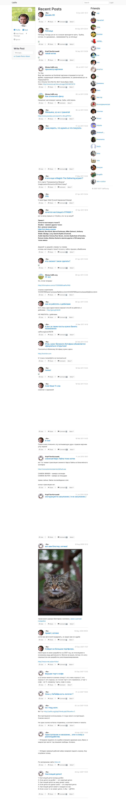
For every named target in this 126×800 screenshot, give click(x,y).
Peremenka (100, 139)
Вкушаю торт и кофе (54, 674)
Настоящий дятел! (53, 774)
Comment (63, 22)
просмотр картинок (54, 69)
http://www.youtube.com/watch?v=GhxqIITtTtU (54, 116)
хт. (98, 76)
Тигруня (99, 167)
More (71, 22)
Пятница (49, 31)
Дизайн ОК (50, 15)
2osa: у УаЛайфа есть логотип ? (59, 694)
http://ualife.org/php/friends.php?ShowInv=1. (59, 711)
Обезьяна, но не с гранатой (57, 112)
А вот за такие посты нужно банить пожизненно (61, 327)
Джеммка (100, 83)
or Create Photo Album (22, 56)
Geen (98, 90)
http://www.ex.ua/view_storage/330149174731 (59, 84)
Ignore (17, 39)
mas (98, 62)
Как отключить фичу (54, 96)
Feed (26, 30)
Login (111, 3)
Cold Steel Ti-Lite (52, 386)
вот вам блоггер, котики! (56, 546)
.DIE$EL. (99, 41)
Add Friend (19, 33)
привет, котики (52, 633)
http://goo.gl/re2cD (53, 310)
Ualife (14, 2)
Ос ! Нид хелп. (51, 708)
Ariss (98, 153)
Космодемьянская (103, 104)
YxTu (98, 27)
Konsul (99, 118)
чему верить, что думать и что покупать (63, 128)
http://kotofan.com (44, 354)
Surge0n (99, 174)
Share (51, 22)
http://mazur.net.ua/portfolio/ (48, 661)
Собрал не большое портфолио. (59, 649)
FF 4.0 (48, 277)
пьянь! (48, 370)
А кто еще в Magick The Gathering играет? (64, 178)
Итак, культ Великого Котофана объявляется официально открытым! (65, 345)
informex (100, 111)
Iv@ (98, 13)
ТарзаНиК (100, 20)
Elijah (98, 48)
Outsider (100, 34)
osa (98, 55)
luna (98, 160)
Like (41, 22)
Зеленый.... (100, 132)
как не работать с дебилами (57, 304)
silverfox (100, 69)
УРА (47, 196)
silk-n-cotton (101, 181)
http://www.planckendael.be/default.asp (52, 469)
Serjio (99, 146)
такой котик (50, 53)
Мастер (99, 97)
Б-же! (47, 440)
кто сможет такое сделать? (57, 261)
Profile (17, 30)
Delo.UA (57, 762)
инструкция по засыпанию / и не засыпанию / (65, 497)
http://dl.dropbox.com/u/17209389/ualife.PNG (54, 285)
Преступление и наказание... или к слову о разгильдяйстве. (64, 736)
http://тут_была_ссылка (47, 229)
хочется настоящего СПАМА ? (59, 212)
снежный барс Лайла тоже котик (60, 459)
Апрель (99, 125)
